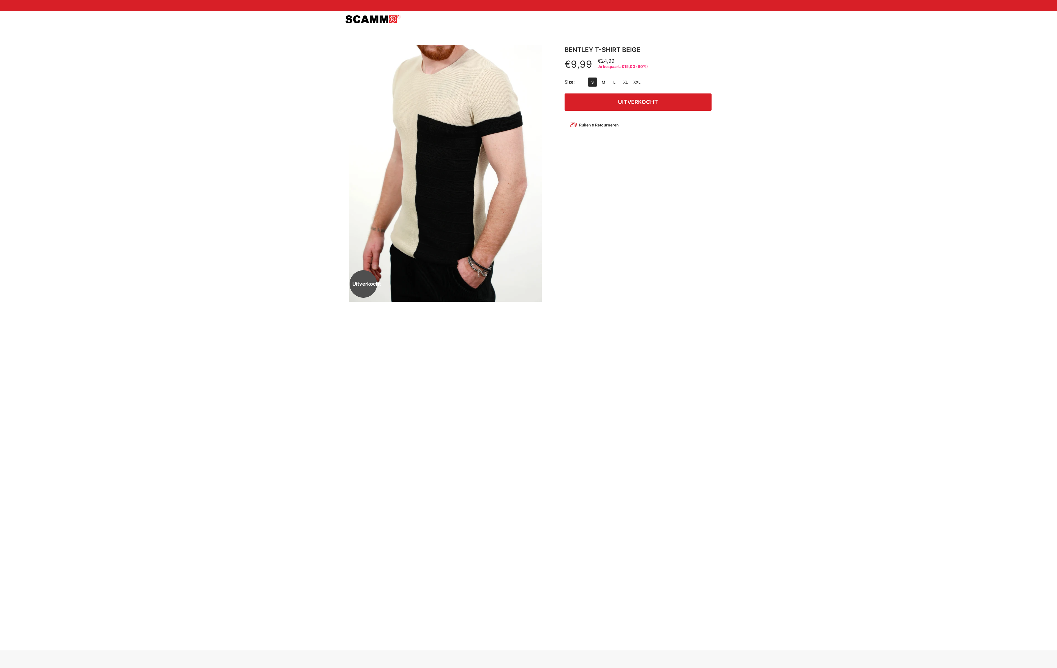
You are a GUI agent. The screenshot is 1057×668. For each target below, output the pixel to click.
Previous (355, 173)
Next (536, 173)
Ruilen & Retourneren (599, 125)
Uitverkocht (638, 102)
